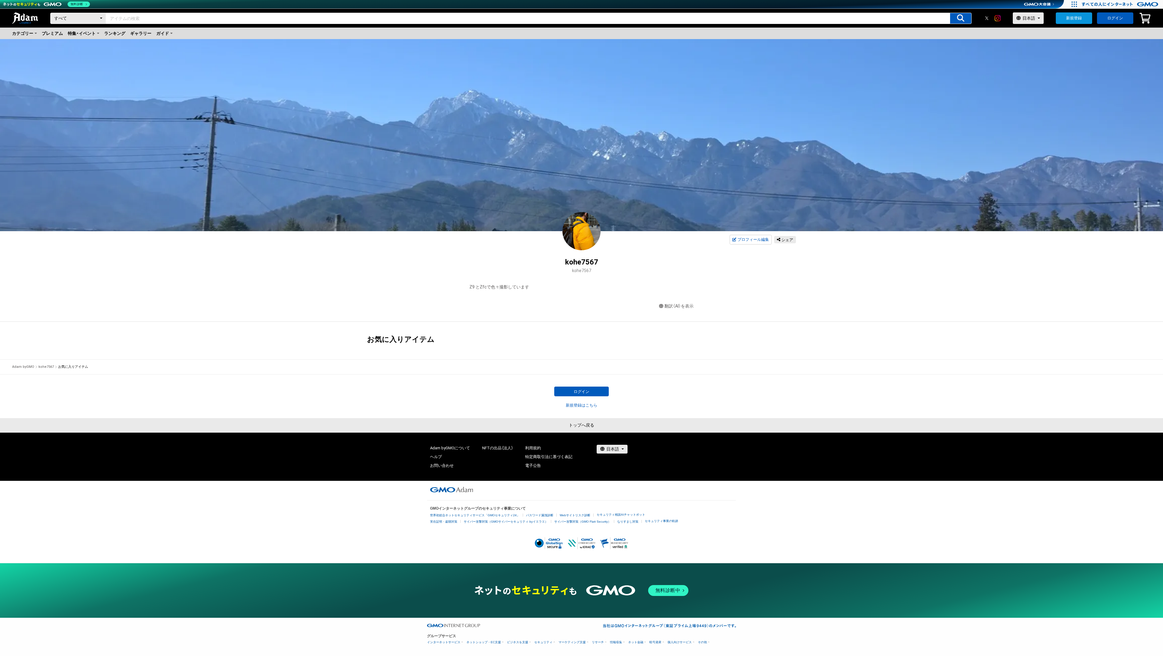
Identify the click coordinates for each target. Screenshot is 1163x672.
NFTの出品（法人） (497, 448)
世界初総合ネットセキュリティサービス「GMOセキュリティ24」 (475, 515)
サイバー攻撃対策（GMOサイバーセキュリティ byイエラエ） (506, 521)
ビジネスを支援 (517, 642)
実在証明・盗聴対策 (443, 521)
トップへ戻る (581, 425)
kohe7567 (46, 367)
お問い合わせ (442, 465)
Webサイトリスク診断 (575, 515)
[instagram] (998, 18)
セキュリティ (543, 642)
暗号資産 (655, 642)
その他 (702, 642)
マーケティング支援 (572, 642)
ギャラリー (140, 33)
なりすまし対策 (627, 521)
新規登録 (1074, 18)
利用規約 (533, 448)
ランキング (114, 33)
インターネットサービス (443, 642)
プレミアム (52, 33)
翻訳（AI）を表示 (679, 306)
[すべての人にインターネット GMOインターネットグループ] (1121, 4)
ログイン (1115, 18)
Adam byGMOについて (450, 448)
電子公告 (533, 465)
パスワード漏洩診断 (539, 515)
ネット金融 (635, 642)
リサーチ (598, 642)
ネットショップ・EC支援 (483, 642)
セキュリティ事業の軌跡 (661, 521)
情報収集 (616, 642)
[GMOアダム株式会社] (451, 489)
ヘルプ (436, 456)
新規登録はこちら (581, 405)
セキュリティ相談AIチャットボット (621, 514)
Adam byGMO (23, 367)
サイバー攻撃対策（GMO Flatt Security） (582, 521)
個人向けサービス (680, 642)
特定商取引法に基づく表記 (548, 456)
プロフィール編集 (753, 239)
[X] (987, 18)
